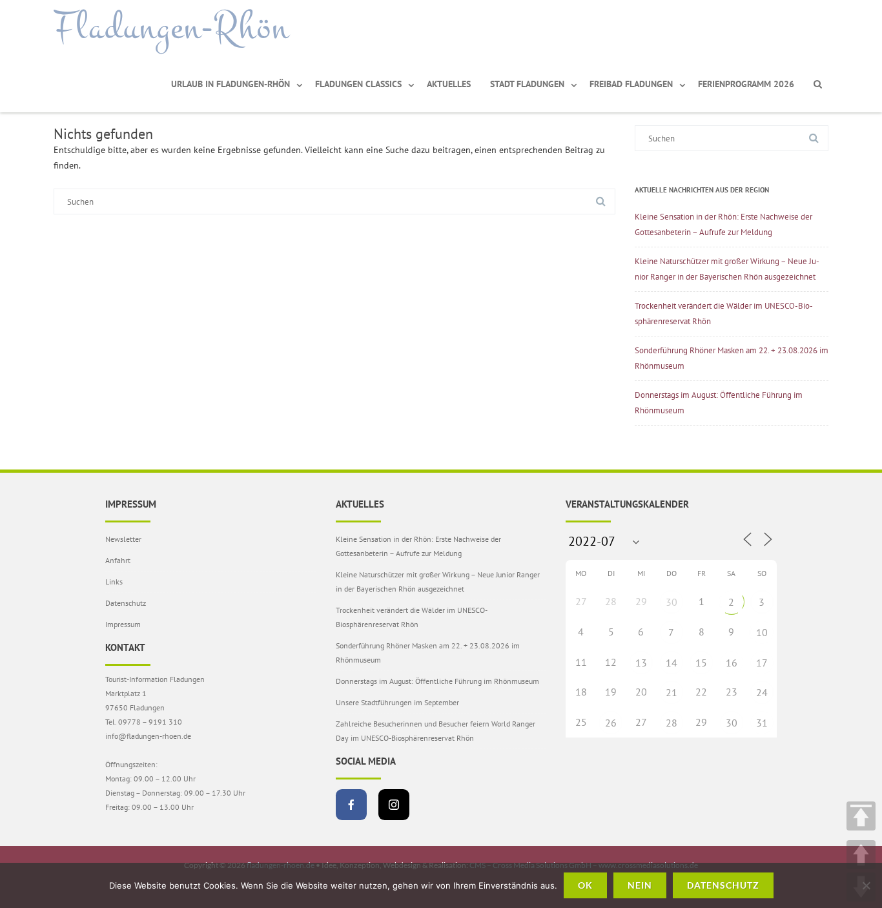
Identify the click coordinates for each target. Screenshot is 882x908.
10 (762, 632)
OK (585, 885)
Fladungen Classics (358, 84)
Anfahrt (117, 560)
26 (611, 722)
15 (701, 662)
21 (671, 692)
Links (114, 581)
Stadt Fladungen (527, 84)
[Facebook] (351, 804)
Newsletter (123, 539)
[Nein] (865, 885)
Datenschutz (125, 603)
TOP (861, 816)
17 (762, 662)
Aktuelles (449, 84)
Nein (640, 885)
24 (762, 692)
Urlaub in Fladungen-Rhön (230, 84)
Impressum (123, 624)
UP (861, 854)
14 (671, 662)
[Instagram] (393, 804)
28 (671, 722)
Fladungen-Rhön (171, 28)
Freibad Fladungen (631, 84)
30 (671, 601)
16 (731, 662)
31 (762, 722)
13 (641, 662)
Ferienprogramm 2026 (746, 84)
